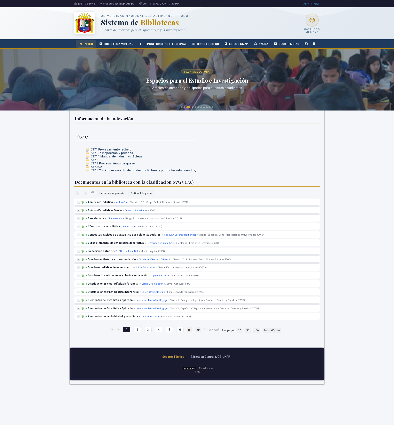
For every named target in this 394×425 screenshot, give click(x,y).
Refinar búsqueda (141, 193)
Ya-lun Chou (122, 202)
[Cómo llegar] (314, 43)
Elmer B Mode (151, 316)
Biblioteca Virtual (118, 44)
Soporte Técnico (173, 356)
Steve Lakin (129, 226)
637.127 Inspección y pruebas (111, 153)
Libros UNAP (238, 44)
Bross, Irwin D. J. (129, 251)
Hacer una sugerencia (112, 193)
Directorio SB (208, 44)
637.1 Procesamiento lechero (111, 149)
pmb (197, 371)
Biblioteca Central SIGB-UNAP (210, 356)
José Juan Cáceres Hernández (179, 235)
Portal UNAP (310, 4)
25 (239, 330)
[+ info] (78, 202)
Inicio (88, 44)
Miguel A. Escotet (160, 275)
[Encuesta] (306, 43)
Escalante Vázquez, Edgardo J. (155, 259)
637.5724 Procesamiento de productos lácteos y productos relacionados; (143, 170)
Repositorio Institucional (165, 44)
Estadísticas (206, 368)
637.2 (94, 160)
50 (248, 330)
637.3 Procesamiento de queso (112, 163)
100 (256, 330)
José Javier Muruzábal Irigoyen (152, 300)
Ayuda (263, 44)
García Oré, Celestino (153, 284)
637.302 (96, 167)
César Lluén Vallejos (136, 210)
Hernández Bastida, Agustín (162, 243)
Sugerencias (289, 44)
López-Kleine (116, 218)
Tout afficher (272, 330)
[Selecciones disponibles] (93, 193)
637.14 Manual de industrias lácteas (116, 156)
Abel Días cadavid (147, 267)
